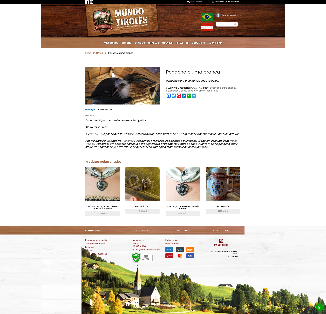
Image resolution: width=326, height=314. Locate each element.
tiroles (214, 90)
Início (88, 53)
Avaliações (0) (104, 109)
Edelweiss (89, 247)
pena (183, 90)
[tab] (90, 109)
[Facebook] (87, 1)
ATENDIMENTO (143, 230)
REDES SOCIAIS (221, 230)
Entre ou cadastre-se (231, 15)
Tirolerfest (128, 141)
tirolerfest (204, 90)
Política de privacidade (96, 240)
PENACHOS (99, 53)
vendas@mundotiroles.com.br (146, 249)
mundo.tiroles (221, 245)
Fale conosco (138, 240)
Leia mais (102, 213)
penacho (193, 90)
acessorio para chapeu (223, 87)
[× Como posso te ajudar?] (319, 307)
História (88, 250)
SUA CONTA (182, 230)
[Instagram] (91, 1)
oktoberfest (172, 90)
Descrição (90, 109)
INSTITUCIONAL (93, 230)
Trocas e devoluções (95, 243)
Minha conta (171, 240)
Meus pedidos (172, 243)
